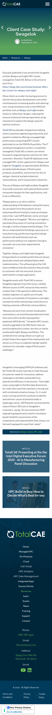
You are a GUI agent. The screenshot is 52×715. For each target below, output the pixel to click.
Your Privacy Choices (20, 707)
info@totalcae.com (26, 645)
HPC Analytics (26, 571)
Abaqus (27, 58)
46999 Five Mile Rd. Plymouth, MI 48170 (26, 657)
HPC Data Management (26, 576)
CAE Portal (26, 566)
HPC (35, 432)
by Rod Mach (26, 40)
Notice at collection (12, 712)
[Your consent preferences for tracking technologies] (4, 710)
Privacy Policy (27, 695)
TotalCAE (7, 130)
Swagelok (16, 165)
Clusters (30, 432)
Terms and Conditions (7, 695)
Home (5, 58)
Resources (15, 58)
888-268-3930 (26, 634)
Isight (34, 110)
